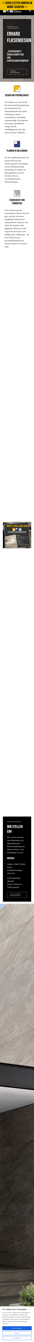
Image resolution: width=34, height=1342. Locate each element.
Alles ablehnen (17, 1338)
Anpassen (17, 1333)
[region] (17, 1324)
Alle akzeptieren (17, 1328)
